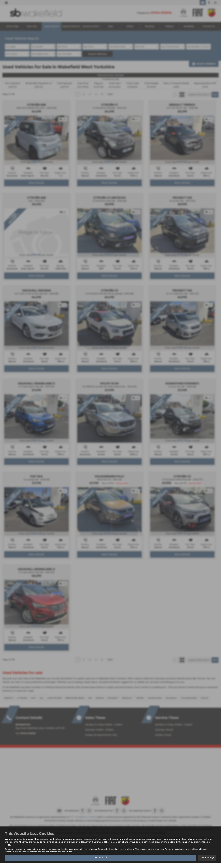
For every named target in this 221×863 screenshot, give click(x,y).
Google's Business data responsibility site (116, 849)
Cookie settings (207, 857)
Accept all (100, 857)
